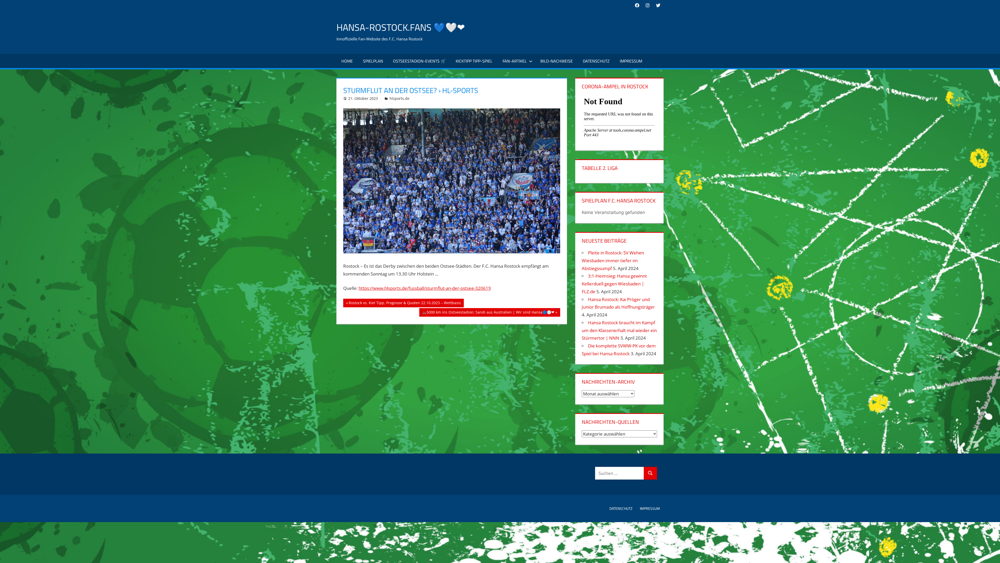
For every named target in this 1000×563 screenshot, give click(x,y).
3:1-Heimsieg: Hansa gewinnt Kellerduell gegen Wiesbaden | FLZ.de (614, 284)
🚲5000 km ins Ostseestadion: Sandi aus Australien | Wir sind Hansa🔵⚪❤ (488, 313)
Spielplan (373, 61)
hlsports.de (399, 98)
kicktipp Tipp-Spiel (474, 61)
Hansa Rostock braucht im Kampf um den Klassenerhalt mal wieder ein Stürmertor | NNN (619, 330)
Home (347, 61)
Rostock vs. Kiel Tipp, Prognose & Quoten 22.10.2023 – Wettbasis (404, 303)
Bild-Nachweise (556, 61)
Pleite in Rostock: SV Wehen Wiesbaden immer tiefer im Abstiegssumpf (613, 260)
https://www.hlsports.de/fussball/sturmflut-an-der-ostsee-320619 (425, 288)
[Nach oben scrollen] (991, 554)
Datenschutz (596, 61)
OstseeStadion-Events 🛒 (419, 61)
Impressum (631, 61)
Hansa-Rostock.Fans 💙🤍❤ (400, 27)
